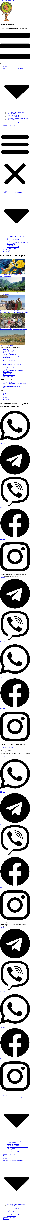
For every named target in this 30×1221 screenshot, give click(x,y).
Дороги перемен (11, 113)
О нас (5, 66)
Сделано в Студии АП (6, 747)
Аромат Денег (11, 121)
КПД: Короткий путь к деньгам (16, 112)
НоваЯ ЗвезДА (11, 119)
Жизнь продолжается (13, 115)
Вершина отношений (13, 122)
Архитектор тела (11, 124)
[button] (5, 64)
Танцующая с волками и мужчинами (17, 118)
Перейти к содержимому (7, 0)
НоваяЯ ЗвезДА (7, 357)
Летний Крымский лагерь (7, 345)
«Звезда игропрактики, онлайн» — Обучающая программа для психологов (14, 382)
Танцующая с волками (13, 116)
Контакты (6, 127)
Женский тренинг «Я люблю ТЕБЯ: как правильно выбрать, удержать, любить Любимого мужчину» (14, 311)
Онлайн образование (9, 125)
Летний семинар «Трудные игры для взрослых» (13, 329)
